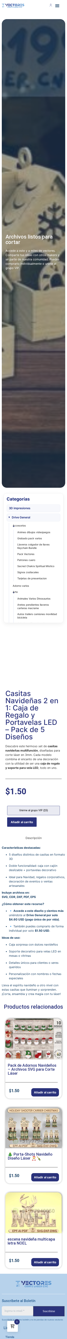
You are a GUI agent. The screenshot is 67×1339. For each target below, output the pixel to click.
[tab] (34, 838)
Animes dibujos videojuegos (33, 532)
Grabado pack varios (29, 538)
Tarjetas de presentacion (32, 578)
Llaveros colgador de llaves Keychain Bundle (33, 546)
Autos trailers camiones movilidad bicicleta (37, 616)
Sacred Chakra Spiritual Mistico (35, 566)
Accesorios (19, 525)
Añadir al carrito (22, 822)
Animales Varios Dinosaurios (34, 598)
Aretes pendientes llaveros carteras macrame (33, 606)
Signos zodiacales (28, 572)
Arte (15, 591)
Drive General (21, 517)
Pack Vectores (25, 554)
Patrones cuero (26, 559)
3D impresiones (19, 508)
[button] (57, 5)
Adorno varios (21, 585)
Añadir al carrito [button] (45, 1092)
